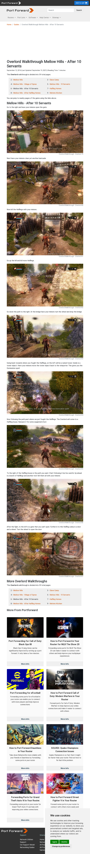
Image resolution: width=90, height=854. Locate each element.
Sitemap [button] (55, 18)
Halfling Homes (55, 89)
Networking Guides (27, 847)
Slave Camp (54, 80)
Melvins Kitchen (56, 93)
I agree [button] (54, 842)
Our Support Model (27, 845)
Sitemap (43, 835)
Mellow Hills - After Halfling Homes (26, 93)
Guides (16, 25)
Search (79, 10)
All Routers (44, 845)
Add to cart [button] (80, 3)
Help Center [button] (44, 18)
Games (42, 850)
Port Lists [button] (21, 18)
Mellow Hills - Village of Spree (25, 84)
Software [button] (32, 18)
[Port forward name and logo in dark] (20, 10)
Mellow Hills (18, 80)
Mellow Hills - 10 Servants (60, 84)
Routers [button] (11, 18)
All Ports (43, 847)
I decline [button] (64, 842)
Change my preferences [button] (61, 846)
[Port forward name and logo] (11, 3)
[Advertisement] (45, 43)
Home (9, 25)
